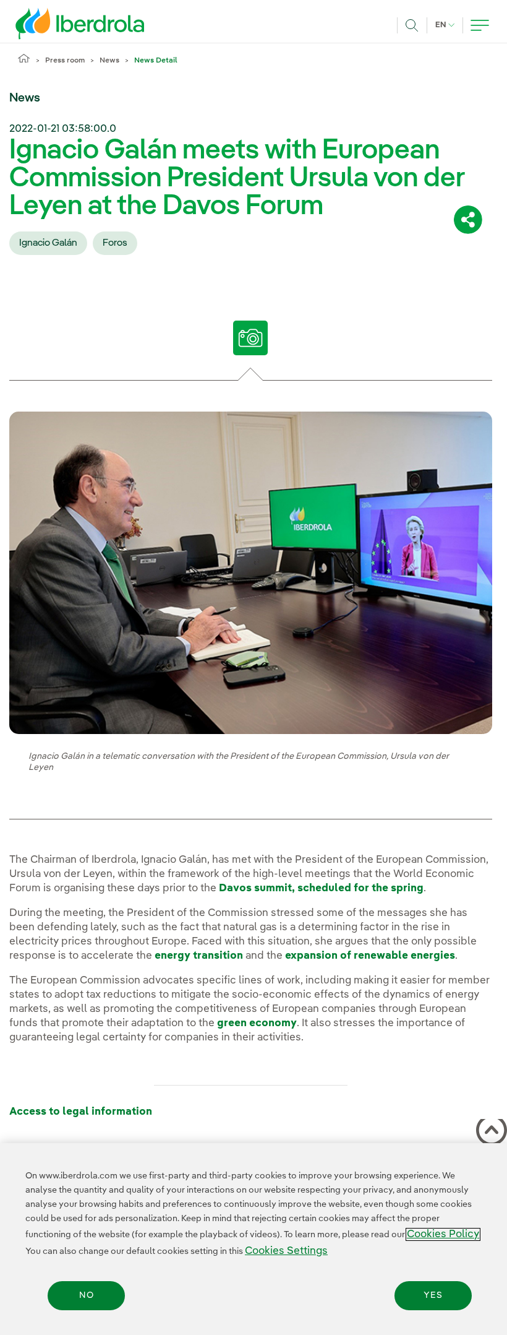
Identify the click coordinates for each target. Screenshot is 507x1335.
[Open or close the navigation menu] (479, 25)
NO (86, 1295)
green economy (257, 1023)
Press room (65, 60)
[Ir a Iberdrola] (63, 23)
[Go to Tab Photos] (250, 338)
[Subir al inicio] (489, 1133)
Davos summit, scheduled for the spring (321, 888)
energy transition (199, 956)
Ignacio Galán (48, 243)
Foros (115, 243)
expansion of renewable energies (370, 956)
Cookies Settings (286, 1251)
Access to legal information (80, 1112)
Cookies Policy (443, 1234)
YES (433, 1295)
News (109, 60)
